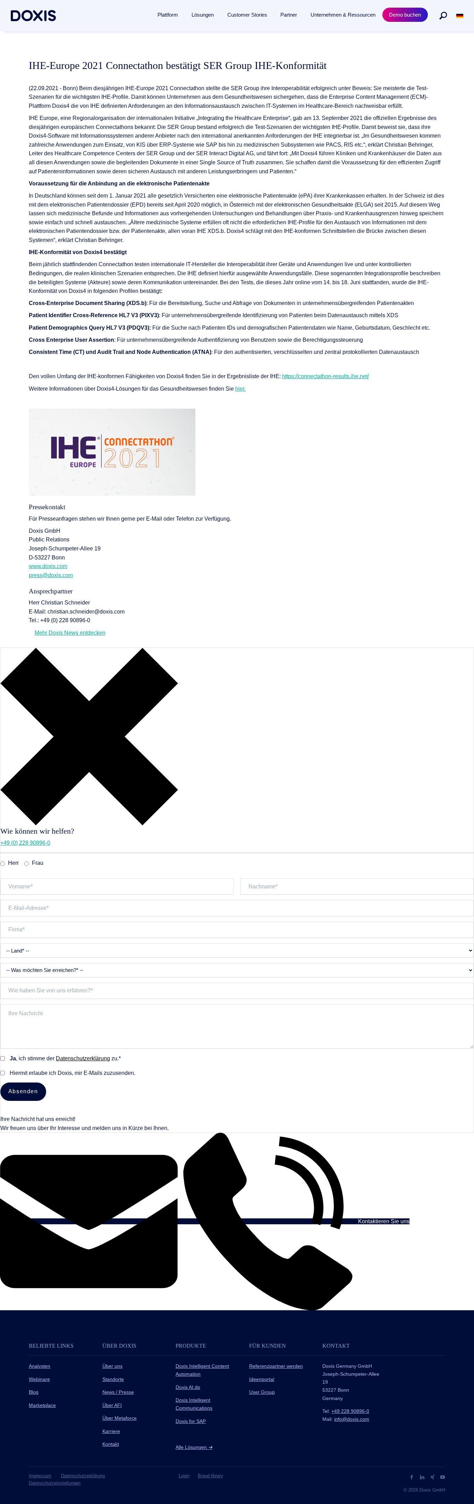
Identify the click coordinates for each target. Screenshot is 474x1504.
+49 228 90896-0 (350, 1411)
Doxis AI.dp (188, 1387)
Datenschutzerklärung (83, 1058)
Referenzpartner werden (276, 1366)
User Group (262, 1392)
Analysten (39, 1366)
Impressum (40, 1475)
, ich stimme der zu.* (65, 1058)
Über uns (112, 1366)
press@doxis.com (51, 575)
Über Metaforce (119, 1418)
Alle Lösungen (194, 1447)
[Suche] (443, 15)
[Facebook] (412, 1477)
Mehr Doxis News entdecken (70, 633)
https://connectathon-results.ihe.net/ (325, 376)
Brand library (210, 1475)
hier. (240, 389)
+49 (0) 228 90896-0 (25, 843)
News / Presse (118, 1392)
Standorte (113, 1379)
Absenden (23, 1091)
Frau (37, 863)
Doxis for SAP (191, 1421)
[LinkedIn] (423, 1477)
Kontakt (110, 1444)
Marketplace (42, 1405)
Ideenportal (261, 1379)
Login (184, 1475)
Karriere (111, 1431)
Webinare (39, 1379)
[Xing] (433, 1477)
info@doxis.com (351, 1419)
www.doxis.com (48, 566)
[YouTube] (442, 1477)
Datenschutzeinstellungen (55, 1483)
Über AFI (112, 1405)
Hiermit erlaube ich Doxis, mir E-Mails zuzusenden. (72, 1073)
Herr (13, 863)
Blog (34, 1392)
